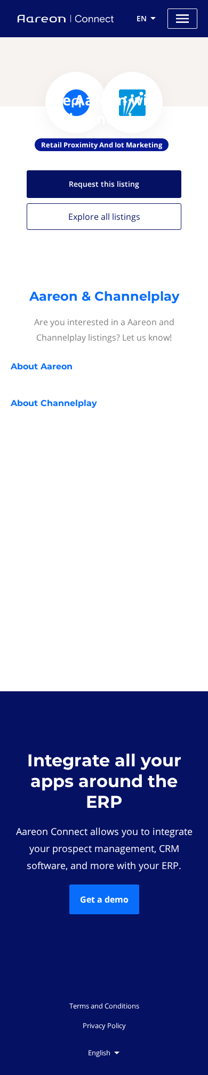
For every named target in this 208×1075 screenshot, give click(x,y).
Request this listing (104, 184)
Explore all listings (104, 216)
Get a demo (104, 899)
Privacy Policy (104, 1025)
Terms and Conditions (104, 1006)
